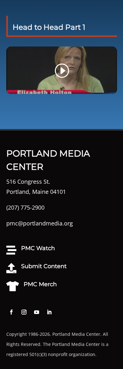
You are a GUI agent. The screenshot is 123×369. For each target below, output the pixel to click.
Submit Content (44, 266)
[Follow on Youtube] (37, 312)
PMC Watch (38, 248)
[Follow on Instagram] (24, 312)
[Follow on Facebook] (11, 312)
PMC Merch (40, 284)
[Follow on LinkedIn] (49, 312)
